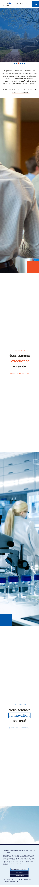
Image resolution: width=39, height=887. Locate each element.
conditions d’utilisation (10, 881)
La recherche (19, 704)
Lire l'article (19, 40)
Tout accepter (19, 875)
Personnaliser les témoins (19, 869)
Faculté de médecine (21, 4)
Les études (19, 351)
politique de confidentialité (18, 879)
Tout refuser (19, 872)
